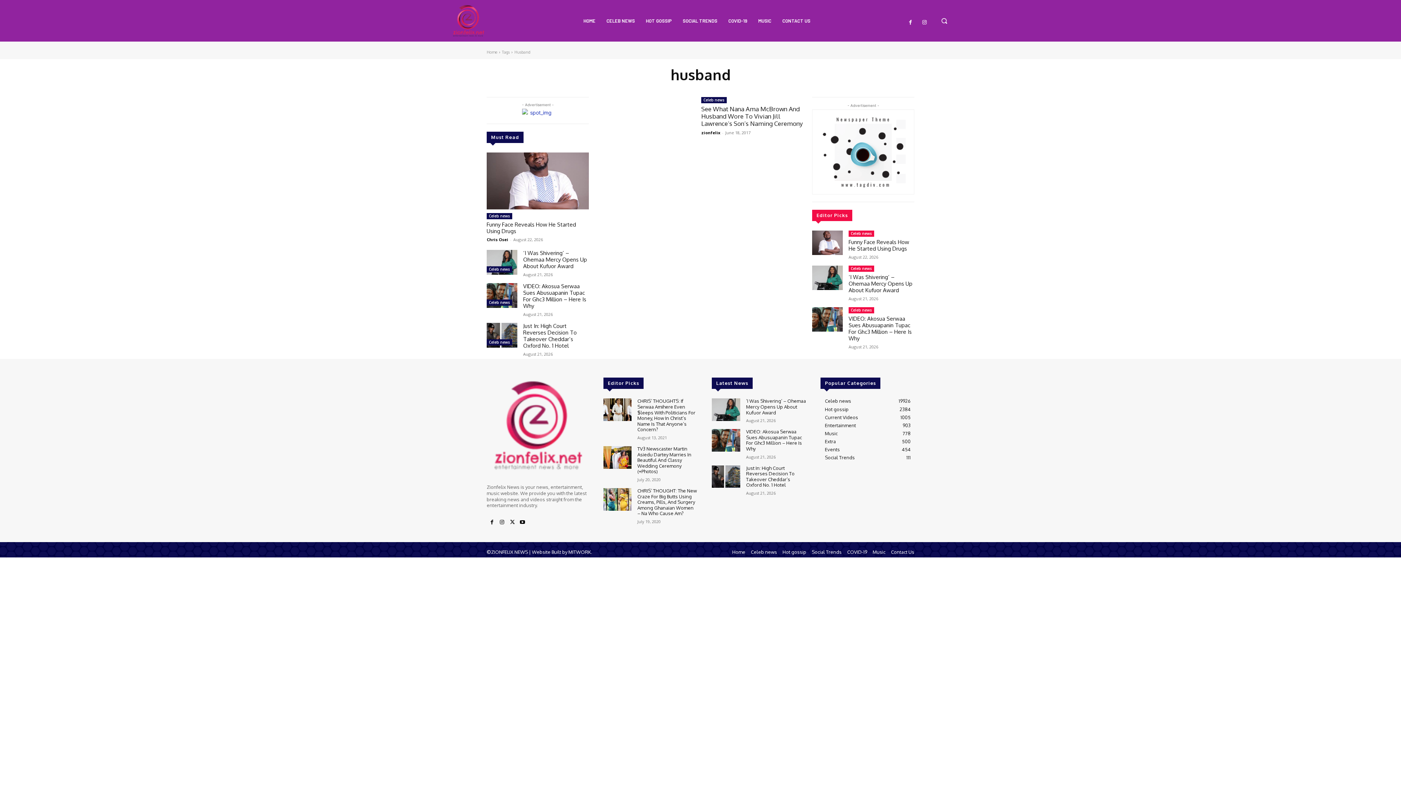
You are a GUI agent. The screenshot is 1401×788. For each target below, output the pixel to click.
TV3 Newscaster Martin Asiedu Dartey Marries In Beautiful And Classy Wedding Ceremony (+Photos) (664, 460)
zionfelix (710, 132)
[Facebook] (911, 23)
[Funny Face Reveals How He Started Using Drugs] (538, 181)
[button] (944, 20)
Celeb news (499, 216)
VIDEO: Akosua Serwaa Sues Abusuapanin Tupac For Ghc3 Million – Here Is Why (554, 296)
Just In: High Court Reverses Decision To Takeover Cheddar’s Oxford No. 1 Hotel (550, 335)
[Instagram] (924, 23)
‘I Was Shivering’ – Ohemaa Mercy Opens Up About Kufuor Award (555, 260)
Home (492, 52)
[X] (512, 522)
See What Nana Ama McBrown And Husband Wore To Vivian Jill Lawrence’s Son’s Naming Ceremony (752, 116)
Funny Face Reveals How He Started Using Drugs (531, 228)
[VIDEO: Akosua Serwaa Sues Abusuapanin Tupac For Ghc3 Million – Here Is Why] (502, 295)
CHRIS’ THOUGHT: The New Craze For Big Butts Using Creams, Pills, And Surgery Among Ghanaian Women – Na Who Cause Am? (667, 502)
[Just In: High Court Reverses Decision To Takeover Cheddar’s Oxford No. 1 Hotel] (502, 335)
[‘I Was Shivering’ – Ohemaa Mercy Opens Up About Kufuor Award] (502, 262)
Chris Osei (497, 239)
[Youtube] (522, 522)
